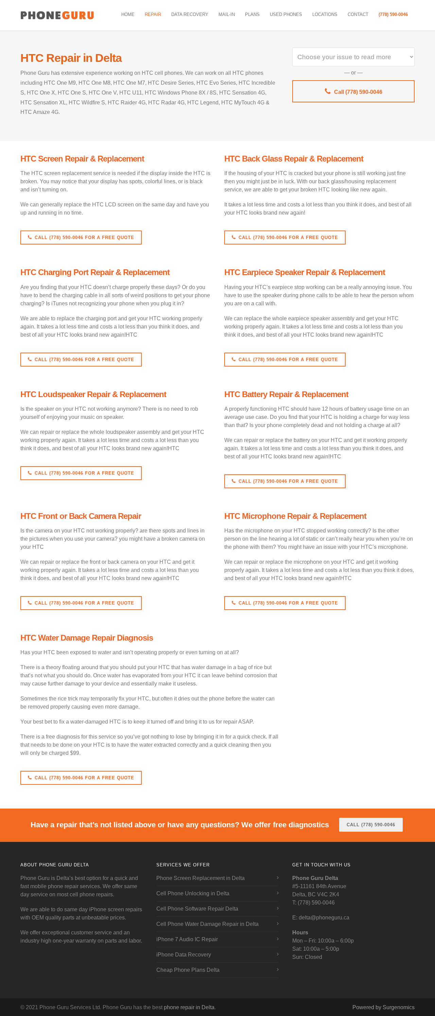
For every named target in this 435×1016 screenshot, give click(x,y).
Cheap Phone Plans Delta (188, 970)
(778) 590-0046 (393, 14)
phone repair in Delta (189, 1007)
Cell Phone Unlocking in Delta (192, 893)
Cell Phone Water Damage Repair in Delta (207, 924)
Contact (358, 14)
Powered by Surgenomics (383, 1007)
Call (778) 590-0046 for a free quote (84, 237)
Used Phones (286, 14)
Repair (153, 14)
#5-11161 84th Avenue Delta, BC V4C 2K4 (319, 886)
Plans (252, 14)
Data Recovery (189, 14)
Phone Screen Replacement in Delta (200, 878)
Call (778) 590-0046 (358, 92)
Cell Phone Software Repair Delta (197, 909)
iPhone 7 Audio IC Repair (187, 939)
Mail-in (227, 14)
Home (128, 14)
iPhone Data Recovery (183, 955)
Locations (324, 14)
